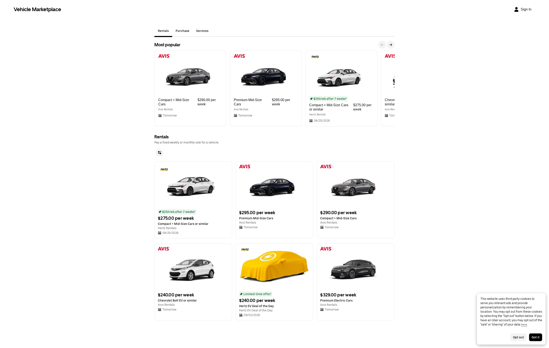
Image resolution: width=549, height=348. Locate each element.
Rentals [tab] (163, 31)
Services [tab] (202, 31)
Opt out (518, 337)
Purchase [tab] (182, 31)
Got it (536, 337)
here (524, 324)
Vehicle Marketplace (37, 9)
